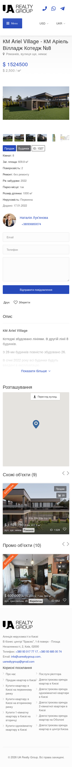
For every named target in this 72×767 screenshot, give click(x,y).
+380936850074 (31, 224)
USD (42, 23)
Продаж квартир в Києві (21, 680)
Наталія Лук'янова (34, 217)
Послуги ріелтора (50, 674)
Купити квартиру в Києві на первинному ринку (19, 689)
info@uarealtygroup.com (26, 656)
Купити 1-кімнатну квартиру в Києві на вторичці (18, 716)
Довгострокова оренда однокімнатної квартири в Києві (54, 693)
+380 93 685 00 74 (50, 651)
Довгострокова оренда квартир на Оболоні (53, 717)
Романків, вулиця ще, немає (26, 54)
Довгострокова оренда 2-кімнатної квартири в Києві (53, 706)
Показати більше (34, 370)
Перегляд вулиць (47, 396)
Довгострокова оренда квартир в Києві (53, 681)
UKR (59, 23)
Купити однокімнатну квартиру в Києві (19, 727)
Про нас (11, 674)
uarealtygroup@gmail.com (19, 661)
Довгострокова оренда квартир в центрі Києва (53, 727)
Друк (7, 302)
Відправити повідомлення (36, 290)
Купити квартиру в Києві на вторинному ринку (19, 703)
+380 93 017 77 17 (27, 651)
